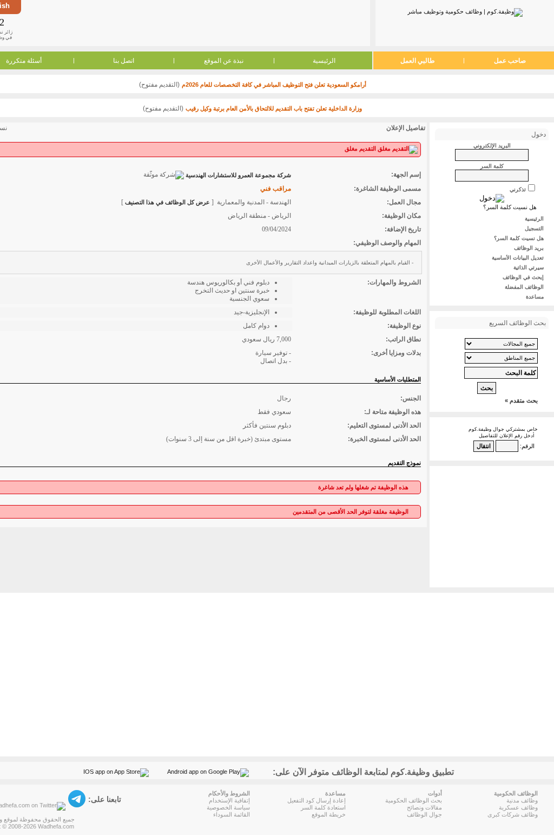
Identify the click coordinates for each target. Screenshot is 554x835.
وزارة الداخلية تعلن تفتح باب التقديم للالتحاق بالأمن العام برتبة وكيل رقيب (274, 108)
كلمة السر (492, 166)
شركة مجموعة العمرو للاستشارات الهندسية (238, 175)
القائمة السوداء (231, 814)
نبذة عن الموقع (223, 60)
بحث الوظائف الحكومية (413, 800)
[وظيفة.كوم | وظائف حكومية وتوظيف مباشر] (465, 10)
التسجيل (534, 228)
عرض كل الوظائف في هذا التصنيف (167, 202)
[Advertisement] (194, 23)
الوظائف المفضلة (524, 287)
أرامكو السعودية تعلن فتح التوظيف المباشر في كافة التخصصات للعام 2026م (274, 84)
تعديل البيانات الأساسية (518, 258)
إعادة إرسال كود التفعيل (316, 800)
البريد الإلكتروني (492, 145)
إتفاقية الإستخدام (229, 800)
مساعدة (535, 297)
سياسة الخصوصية (228, 807)
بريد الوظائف (529, 248)
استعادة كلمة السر (323, 807)
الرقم (528, 446)
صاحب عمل (510, 60)
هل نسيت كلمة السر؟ (510, 207)
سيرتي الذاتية (528, 267)
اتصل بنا (123, 60)
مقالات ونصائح (424, 807)
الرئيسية (324, 60)
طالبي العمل (417, 60)
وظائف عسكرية (518, 807)
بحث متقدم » (521, 400)
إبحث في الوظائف (523, 277)
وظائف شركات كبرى (512, 814)
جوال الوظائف (424, 814)
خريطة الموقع (329, 814)
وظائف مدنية (522, 800)
